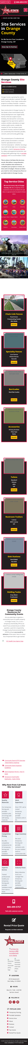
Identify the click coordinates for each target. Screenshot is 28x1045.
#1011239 (21, 1042)
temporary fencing (19, 149)
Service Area (12, 73)
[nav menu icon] (25, 10)
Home (6, 73)
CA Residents (11, 1042)
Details (14, 325)
